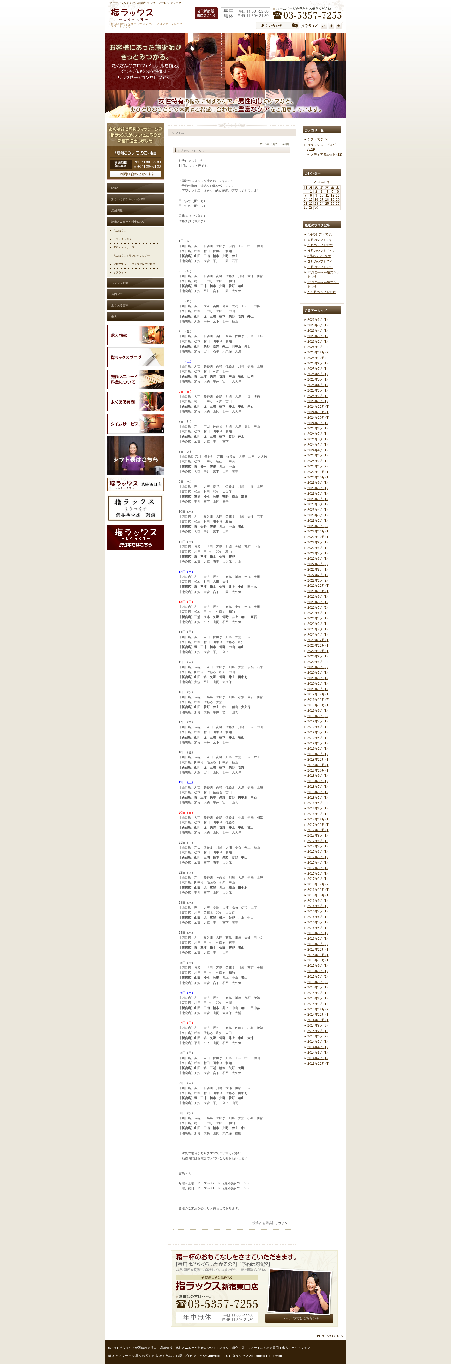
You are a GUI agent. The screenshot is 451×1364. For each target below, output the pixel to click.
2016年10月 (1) (318, 895)
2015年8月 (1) (317, 971)
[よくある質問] (135, 410)
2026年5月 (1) (317, 325)
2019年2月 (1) (317, 748)
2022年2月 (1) (317, 575)
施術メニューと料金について (196, 1347)
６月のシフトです (320, 240)
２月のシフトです (320, 261)
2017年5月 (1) (317, 857)
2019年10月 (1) (318, 705)
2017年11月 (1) (318, 825)
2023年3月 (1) (317, 515)
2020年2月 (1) (317, 683)
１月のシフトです (320, 267)
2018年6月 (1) (317, 792)
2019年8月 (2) (317, 716)
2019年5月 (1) (317, 732)
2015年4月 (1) (317, 987)
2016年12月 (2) (318, 884)
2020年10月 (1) (318, 651)
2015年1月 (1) (317, 1004)
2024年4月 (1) (317, 450)
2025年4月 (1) (317, 385)
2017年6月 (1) (317, 851)
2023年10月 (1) (318, 477)
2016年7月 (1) (317, 911)
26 (332, 203)
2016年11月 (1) (318, 890)
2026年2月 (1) (317, 341)
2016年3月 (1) (317, 933)
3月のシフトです (319, 256)
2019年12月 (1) (318, 694)
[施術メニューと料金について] (135, 388)
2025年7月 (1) (317, 369)
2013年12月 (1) (318, 1063)
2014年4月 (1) (317, 1047)
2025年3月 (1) (317, 390)
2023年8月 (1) (317, 488)
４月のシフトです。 (321, 250)
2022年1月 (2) (317, 580)
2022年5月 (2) (317, 564)
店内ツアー (249, 1347)
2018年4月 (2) (317, 803)
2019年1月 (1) (317, 754)
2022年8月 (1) (317, 548)
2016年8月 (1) (317, 906)
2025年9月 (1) (317, 363)
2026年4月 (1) (317, 331)
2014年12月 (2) (318, 1009)
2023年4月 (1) (317, 510)
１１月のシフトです (321, 292)
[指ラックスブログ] (135, 366)
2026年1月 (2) (317, 347)
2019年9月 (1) (317, 711)
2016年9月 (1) (317, 901)
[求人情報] (135, 344)
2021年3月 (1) (317, 624)
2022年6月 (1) (317, 558)
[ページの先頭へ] (331, 1336)
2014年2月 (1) (317, 1058)
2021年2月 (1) (317, 629)
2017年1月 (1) (317, 879)
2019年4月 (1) (317, 738)
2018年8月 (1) (317, 781)
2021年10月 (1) (318, 591)
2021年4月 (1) (317, 618)
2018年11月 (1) (318, 765)
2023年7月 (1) (317, 493)
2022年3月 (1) (317, 569)
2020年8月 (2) (317, 662)
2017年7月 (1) (317, 846)
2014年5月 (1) (317, 1041)
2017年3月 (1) (317, 868)
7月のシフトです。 (320, 234)
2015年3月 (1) (317, 993)
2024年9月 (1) (317, 423)
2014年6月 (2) (317, 1036)
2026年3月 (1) (317, 336)
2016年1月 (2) (317, 944)
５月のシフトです (320, 245)
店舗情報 (166, 1347)
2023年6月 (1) (317, 499)
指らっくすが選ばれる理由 (138, 1347)
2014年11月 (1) (318, 1014)
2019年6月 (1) (317, 727)
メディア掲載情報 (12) (326, 154)
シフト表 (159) (317, 139)
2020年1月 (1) (317, 689)
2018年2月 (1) (317, 808)
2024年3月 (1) (317, 455)
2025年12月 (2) (318, 352)
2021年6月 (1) (317, 613)
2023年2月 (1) (317, 521)
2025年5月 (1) (317, 379)
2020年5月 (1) (317, 672)
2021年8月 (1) (317, 602)
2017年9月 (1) (317, 835)
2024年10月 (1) (318, 417)
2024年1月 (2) (317, 466)
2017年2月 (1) (317, 873)
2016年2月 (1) (317, 938)
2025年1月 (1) (317, 401)
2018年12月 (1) (318, 759)
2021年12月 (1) (318, 586)
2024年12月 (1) (318, 406)
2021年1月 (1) (317, 635)
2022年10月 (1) (318, 537)
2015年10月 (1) (318, 960)
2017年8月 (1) (317, 841)
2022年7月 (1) (317, 553)
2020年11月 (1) (318, 645)
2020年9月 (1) (317, 656)
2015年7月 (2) (317, 976)
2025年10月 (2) (318, 358)
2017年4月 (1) (317, 862)
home (112, 1347)
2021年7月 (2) (317, 607)
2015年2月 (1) (317, 998)
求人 (285, 1347)
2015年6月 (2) (317, 982)
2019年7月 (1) (317, 721)
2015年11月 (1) (318, 955)
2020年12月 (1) (318, 640)
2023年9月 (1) (317, 482)
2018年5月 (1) (317, 797)
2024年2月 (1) (317, 461)
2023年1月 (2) (317, 526)
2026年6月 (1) (317, 320)
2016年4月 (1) (317, 928)
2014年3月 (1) (317, 1052)
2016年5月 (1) (317, 922)
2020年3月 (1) (317, 678)
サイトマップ (301, 1347)
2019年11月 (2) (318, 700)
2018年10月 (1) (318, 770)
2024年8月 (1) (317, 428)
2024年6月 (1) (317, 439)
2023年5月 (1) (317, 504)
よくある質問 (269, 1347)
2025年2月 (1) (317, 396)
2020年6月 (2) (317, 667)
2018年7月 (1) (317, 786)
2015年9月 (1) (317, 966)
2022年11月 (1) (318, 531)
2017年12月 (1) (318, 819)
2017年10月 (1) (318, 830)
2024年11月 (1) (318, 412)
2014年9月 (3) (317, 1025)
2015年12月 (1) (318, 949)
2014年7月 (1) (317, 1031)
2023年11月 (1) (318, 472)
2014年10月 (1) (318, 1020)
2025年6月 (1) (317, 374)
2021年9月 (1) (317, 596)
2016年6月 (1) (317, 917)
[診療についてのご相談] (135, 179)
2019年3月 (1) (317, 743)
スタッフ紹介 (228, 1347)
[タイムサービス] (135, 432)
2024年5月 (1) (317, 445)
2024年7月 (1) (317, 434)
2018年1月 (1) (317, 814)
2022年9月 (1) (317, 542)
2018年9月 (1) (317, 776)
